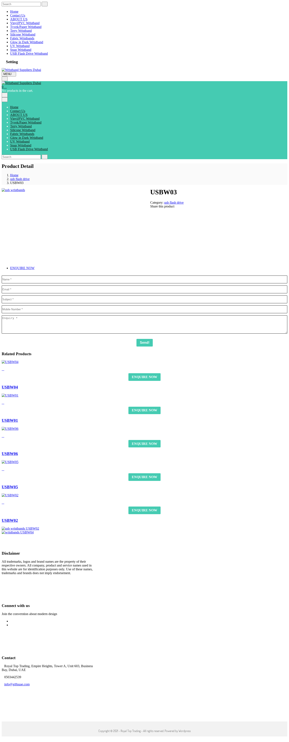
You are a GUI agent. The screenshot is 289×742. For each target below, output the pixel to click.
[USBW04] (10, 362)
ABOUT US (19, 19)
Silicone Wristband (22, 34)
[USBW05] (10, 462)
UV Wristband (20, 46)
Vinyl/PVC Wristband (25, 23)
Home (14, 11)
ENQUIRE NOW (22, 268)
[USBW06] (10, 428)
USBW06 (10, 453)
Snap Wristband (20, 50)
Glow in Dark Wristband (26, 42)
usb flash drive (20, 179)
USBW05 (10, 487)
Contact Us (17, 15)
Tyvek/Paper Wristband (25, 27)
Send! (144, 342)
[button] (4, 87)
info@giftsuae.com (17, 684)
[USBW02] (10, 495)
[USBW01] (10, 395)
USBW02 (10, 520)
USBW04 (10, 387)
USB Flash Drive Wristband (29, 53)
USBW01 (10, 420)
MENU (7, 74)
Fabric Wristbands (22, 38)
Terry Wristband (21, 30)
